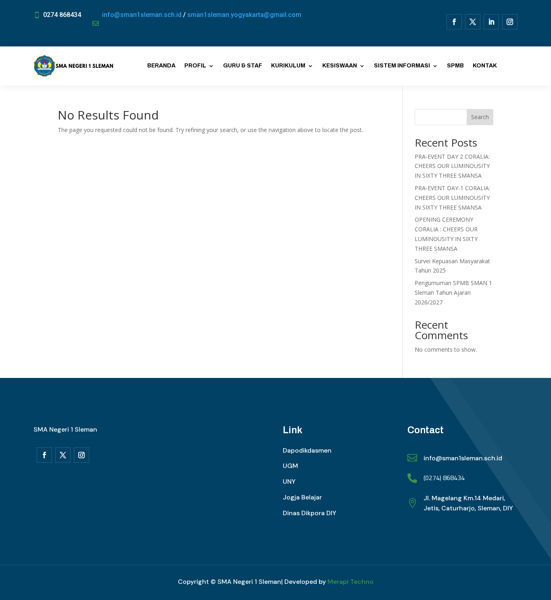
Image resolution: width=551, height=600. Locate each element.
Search (480, 117)
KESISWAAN (339, 66)
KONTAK (485, 66)
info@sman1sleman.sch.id (142, 15)
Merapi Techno (351, 581)
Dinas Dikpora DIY (309, 513)
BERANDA (161, 66)
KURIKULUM (288, 66)
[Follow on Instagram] (510, 21)
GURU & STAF (242, 66)
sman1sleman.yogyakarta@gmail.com (244, 15)
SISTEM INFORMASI (402, 66)
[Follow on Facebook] (454, 21)
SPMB (455, 66)
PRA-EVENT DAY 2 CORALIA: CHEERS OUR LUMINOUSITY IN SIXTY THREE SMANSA (452, 166)
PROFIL (195, 66)
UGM (290, 466)
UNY (289, 481)
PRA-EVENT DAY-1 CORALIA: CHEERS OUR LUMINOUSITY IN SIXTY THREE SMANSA (452, 197)
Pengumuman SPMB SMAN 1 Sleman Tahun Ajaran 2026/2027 (453, 292)
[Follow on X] (472, 21)
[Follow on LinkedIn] (491, 21)
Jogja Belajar (302, 497)
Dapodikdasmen (307, 450)
